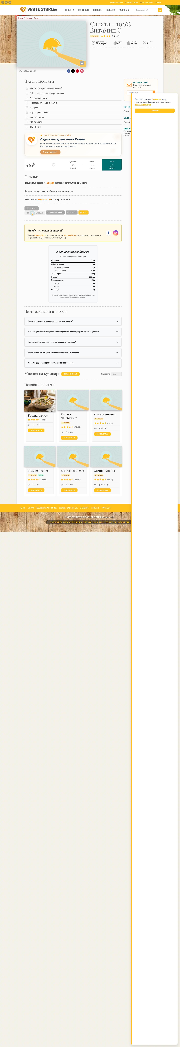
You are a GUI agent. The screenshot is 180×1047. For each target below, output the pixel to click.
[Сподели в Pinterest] (77, 71)
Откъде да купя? (50, 152)
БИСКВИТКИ (84, 508)
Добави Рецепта (132, 2)
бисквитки (156, 99)
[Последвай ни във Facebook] (108, 233)
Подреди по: (105, 374)
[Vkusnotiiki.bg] (9, 2)
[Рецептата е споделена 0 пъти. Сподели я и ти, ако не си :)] (31, 71)
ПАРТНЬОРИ (106, 508)
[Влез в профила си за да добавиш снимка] (82, 63)
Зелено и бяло (38, 470)
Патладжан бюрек (130, 131)
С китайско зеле (72, 470)
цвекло (50, 183)
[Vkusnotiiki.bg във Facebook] (2, 2)
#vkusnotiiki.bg (70, 235)
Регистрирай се (147, 2)
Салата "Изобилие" (69, 416)
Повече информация (143, 105)
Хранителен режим (116, 2)
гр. (35, 88)
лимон (41, 199)
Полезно (110, 10)
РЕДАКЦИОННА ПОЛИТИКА (46, 508)
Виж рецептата (36, 430)
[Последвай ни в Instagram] (115, 233)
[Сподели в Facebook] (68, 71)
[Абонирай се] (154, 93)
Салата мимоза (105, 414)
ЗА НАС (22, 508)
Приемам (155, 111)
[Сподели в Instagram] (82, 71)
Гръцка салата (38, 415)
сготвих (33, 208)
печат (84, 212)
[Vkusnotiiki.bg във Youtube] (6, 2)
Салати (126, 111)
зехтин (47, 199)
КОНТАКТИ (95, 508)
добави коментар (70, 374)
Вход (159, 2)
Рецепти (69, 10)
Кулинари (124, 10)
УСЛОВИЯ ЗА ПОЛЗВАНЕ (68, 508)
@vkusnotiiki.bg (40, 235)
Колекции (83, 10)
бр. (33, 93)
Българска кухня (130, 122)
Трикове (97, 10)
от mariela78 (35, 213)
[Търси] (160, 10)
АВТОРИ (31, 508)
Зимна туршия (104, 470)
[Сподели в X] (73, 71)
